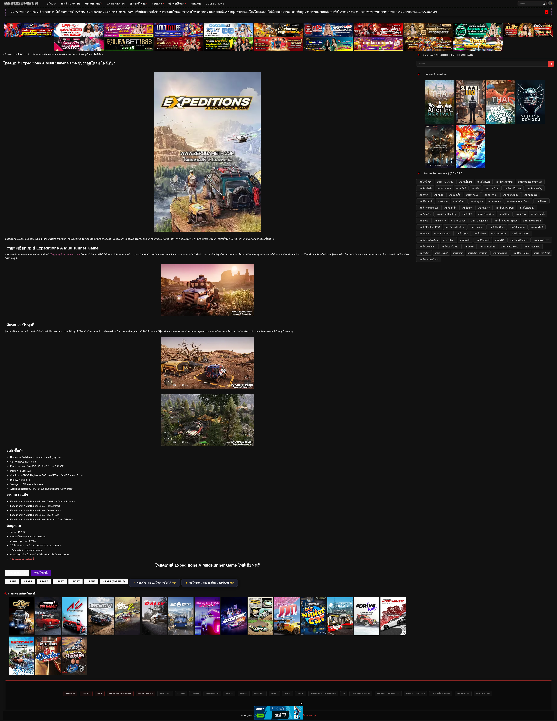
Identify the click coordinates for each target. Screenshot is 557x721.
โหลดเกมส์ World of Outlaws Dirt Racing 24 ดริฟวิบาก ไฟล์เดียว (74, 669)
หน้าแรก (52, 3)
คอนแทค (157, 3)
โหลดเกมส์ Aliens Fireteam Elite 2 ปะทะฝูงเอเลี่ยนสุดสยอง (440, 166)
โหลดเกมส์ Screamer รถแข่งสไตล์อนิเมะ (234, 631)
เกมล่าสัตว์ (424, 253)
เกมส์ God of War (521, 233)
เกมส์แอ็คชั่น (465, 181)
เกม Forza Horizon (454, 227)
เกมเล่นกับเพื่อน (487, 246)
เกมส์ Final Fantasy (446, 214)
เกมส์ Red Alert (542, 253)
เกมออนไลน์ (537, 227)
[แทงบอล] (278, 44)
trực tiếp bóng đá (440, 693)
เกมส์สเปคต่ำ (425, 188)
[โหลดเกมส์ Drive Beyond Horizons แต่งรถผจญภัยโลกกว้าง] (207, 616)
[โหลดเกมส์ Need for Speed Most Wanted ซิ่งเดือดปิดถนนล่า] (393, 616)
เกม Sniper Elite (532, 246)
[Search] (544, 4)
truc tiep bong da (361, 693)
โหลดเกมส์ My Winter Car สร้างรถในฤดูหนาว (313, 631)
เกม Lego (423, 220)
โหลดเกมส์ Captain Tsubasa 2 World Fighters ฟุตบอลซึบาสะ (470, 166)
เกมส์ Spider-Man (532, 220)
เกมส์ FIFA (467, 214)
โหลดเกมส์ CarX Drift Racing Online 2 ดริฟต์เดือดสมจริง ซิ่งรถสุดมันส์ (127, 630)
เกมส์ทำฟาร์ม (531, 194)
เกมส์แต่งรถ (480, 233)
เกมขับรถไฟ (425, 214)
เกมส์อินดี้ (461, 188)
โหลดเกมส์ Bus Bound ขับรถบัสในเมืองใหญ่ (181, 631)
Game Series (116, 3)
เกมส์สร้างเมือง (510, 194)
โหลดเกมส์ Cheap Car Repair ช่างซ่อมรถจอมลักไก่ (48, 630)
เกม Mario (465, 240)
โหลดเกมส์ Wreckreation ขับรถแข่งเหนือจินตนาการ (21, 669)
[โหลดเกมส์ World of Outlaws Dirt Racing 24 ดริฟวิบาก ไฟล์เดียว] (74, 656)
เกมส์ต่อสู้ (438, 194)
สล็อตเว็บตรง (259, 693)
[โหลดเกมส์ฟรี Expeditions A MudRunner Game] (207, 445)
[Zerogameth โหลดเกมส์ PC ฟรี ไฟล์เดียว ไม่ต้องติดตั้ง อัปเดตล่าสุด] (21, 4)
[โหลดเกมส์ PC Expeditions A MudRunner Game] (207, 315)
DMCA (99, 693)
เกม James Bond (509, 246)
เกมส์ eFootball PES (429, 227)
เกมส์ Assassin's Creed (518, 201)
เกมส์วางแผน (444, 188)
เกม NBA (499, 240)
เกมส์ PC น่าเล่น (70, 3)
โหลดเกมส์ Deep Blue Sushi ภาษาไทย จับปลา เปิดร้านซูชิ (500, 121)
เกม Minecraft (483, 240)
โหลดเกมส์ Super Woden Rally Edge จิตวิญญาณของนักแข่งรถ (260, 630)
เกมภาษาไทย (491, 188)
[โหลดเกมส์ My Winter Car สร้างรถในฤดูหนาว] (313, 616)
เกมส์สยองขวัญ (534, 188)
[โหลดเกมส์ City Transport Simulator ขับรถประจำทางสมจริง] (340, 616)
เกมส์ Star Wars (486, 214)
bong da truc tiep (415, 693)
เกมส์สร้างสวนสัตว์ (428, 240)
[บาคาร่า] (228, 44)
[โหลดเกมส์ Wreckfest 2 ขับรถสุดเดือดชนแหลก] (101, 616)
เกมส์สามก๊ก (450, 207)
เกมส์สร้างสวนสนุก (477, 253)
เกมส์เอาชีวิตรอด (512, 188)
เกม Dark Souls (521, 253)
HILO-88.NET (165, 693)
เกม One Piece (499, 233)
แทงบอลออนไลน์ (212, 693)
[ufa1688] (128, 44)
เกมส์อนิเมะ (459, 201)
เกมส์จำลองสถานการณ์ (530, 181)
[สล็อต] (428, 44)
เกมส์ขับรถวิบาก (427, 246)
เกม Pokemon (458, 220)
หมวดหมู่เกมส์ (93, 3)
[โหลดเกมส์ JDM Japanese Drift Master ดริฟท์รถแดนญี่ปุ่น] (287, 616)
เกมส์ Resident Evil (428, 207)
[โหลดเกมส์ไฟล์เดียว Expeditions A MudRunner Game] (207, 388)
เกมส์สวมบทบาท (504, 181)
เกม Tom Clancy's (519, 240)
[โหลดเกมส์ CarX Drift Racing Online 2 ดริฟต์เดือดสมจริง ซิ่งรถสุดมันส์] (127, 616)
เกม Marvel (541, 201)
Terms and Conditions (120, 693)
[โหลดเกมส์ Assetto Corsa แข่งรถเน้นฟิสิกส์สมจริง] (74, 616)
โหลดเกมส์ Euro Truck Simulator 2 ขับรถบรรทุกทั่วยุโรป (21, 630)
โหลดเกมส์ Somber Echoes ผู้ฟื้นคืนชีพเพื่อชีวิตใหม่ (530, 121)
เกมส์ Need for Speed (506, 220)
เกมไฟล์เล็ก (455, 194)
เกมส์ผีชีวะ (504, 214)
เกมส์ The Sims (496, 227)
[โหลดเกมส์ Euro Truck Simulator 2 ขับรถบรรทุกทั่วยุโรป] (21, 616)
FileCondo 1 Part (17, 573)
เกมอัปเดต (469, 246)
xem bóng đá (463, 693)
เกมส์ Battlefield (442, 233)
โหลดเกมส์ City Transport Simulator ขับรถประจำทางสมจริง (340, 630)
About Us (70, 693)
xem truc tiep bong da (388, 693)
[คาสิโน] (178, 44)
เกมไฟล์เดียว (425, 181)
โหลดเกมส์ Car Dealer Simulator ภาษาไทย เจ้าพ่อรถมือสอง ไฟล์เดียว (48, 669)
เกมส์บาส (458, 253)
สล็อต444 (181, 693)
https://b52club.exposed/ (323, 693)
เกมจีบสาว (467, 207)
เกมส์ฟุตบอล (494, 201)
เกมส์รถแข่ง (472, 194)
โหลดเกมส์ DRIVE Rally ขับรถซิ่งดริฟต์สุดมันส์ (367, 631)
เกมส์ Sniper (441, 253)
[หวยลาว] (328, 44)
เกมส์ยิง (475, 188)
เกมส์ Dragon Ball (480, 220)
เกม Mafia (424, 233)
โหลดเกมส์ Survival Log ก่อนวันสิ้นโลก (470, 121)
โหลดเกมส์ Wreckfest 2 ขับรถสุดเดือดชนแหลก (101, 631)
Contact (86, 693)
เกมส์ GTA (521, 214)
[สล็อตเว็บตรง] (378, 44)
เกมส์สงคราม (490, 194)
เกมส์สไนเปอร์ (500, 253)
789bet (274, 693)
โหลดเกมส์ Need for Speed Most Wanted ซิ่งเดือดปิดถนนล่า (393, 630)
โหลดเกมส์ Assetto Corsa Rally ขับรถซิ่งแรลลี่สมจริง (154, 630)
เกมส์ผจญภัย (483, 181)
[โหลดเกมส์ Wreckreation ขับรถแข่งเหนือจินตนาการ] (21, 656)
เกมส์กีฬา (423, 194)
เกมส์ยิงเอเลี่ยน (526, 207)
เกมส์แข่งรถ (484, 207)
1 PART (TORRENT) (114, 581)
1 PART (12, 581)
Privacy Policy (145, 693)
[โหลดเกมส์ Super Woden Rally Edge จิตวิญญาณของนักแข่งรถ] (260, 616)
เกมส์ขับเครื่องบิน (449, 246)
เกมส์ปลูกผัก (477, 201)
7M (343, 693)
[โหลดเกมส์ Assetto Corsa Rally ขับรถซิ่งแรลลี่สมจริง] (154, 616)
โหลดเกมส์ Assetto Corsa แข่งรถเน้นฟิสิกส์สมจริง (74, 630)
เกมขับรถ (443, 201)
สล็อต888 (243, 693)
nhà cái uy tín (483, 693)
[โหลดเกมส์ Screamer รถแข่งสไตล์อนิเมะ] (234, 616)
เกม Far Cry (440, 220)
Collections (215, 3)
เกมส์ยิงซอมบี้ (426, 201)
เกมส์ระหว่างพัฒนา (428, 259)
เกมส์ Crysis (462, 233)
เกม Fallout (449, 240)
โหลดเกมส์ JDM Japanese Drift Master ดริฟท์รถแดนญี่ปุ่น (287, 630)
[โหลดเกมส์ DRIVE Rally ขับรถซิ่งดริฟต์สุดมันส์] (366, 616)
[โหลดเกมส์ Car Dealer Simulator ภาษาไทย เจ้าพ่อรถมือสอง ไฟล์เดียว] (48, 656)
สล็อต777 (195, 693)
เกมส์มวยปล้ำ (538, 214)
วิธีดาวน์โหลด (138, 3)
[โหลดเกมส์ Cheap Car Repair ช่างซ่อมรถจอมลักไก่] (48, 616)
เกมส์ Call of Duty (505, 207)
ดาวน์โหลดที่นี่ (41, 573)
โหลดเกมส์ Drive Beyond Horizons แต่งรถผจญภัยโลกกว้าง (207, 630)
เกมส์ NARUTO (541, 240)
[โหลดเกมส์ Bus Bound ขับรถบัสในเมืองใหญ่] (180, 616)
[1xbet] (278, 713)
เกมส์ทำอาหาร (517, 227)
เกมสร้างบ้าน (476, 227)
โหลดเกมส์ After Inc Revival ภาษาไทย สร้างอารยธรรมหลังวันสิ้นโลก (439, 120)
